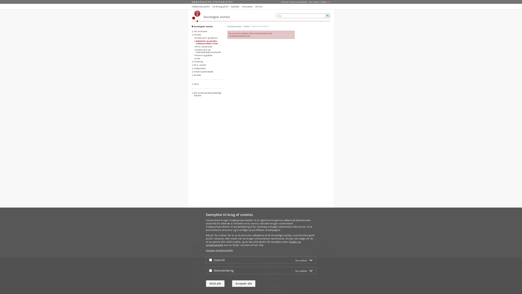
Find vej (284, 2)
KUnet (316, 2)
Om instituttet (200, 31)
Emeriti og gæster (204, 55)
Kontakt (197, 75)
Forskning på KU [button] (220, 6)
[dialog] (261, 251)
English (324, 2)
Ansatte (197, 34)
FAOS (196, 84)
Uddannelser (200, 68)
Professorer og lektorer (207, 38)
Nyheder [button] (235, 6)
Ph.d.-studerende (204, 46)
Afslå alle (215, 283)
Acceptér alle (244, 283)
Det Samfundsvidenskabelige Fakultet (207, 94)
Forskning (198, 61)
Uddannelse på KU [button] (201, 6)
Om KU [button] (258, 6)
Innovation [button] (247, 6)
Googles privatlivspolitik (219, 250)
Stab (198, 58)
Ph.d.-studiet (200, 65)
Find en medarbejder (298, 2)
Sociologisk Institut (203, 26)
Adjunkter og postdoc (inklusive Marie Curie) (207, 42)
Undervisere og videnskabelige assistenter (208, 51)
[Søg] (327, 16)
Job (310, 2)
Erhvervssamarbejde (203, 71)
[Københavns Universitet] (196, 16)
